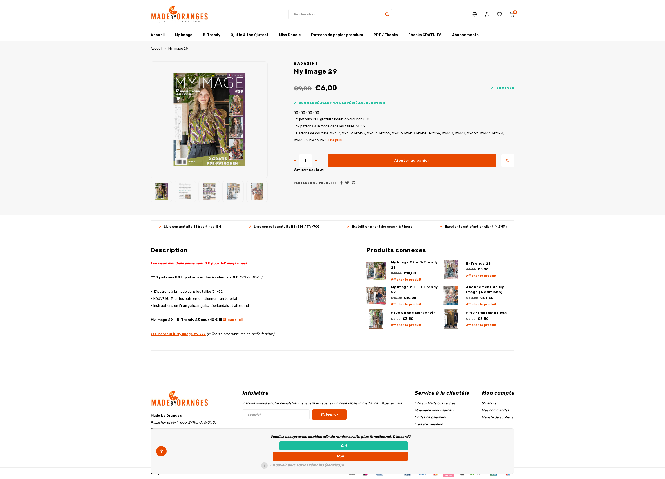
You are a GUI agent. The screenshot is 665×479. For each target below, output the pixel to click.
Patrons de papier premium (337, 35)
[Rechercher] (387, 14)
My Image (183, 35)
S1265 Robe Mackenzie (413, 313)
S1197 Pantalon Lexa (486, 313)
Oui (344, 446)
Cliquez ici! (233, 319)
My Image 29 (178, 48)
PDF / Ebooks (386, 35)
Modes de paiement (430, 417)
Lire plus (335, 140)
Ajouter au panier (411, 160)
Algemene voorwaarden (433, 410)
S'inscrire (489, 403)
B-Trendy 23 (478, 263)
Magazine (306, 63)
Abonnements (465, 35)
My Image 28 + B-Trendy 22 (414, 289)
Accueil (158, 35)
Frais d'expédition (428, 424)
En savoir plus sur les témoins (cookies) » (307, 465)
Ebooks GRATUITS (425, 35)
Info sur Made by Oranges (434, 403)
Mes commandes (495, 410)
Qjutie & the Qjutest (250, 35)
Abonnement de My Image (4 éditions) (485, 289)
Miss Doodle (290, 35)
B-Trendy (211, 35)
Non (340, 456)
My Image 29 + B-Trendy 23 (414, 264)
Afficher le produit (406, 279)
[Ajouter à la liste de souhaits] (507, 160)
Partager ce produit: (315, 183)
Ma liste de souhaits (497, 417)
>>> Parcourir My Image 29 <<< (178, 334)
